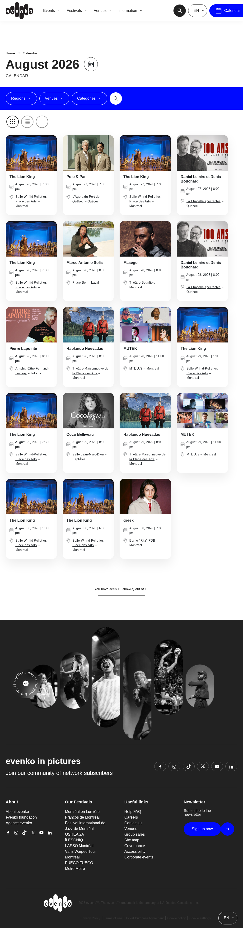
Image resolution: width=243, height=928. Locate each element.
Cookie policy (176, 918)
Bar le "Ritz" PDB (142, 540)
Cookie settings (200, 918)
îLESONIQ (74, 840)
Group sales (134, 834)
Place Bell (79, 282)
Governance (134, 846)
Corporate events (138, 857)
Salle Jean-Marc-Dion (88, 454)
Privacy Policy (90, 918)
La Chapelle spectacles (204, 201)
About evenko (17, 812)
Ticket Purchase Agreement (145, 918)
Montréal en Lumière (82, 812)
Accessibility (134, 851)
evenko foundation (21, 817)
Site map (131, 840)
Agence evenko (19, 823)
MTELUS (135, 368)
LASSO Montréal (79, 846)
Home (10, 53)
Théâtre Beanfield (142, 282)
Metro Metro (75, 869)
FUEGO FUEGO (79, 863)
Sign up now (202, 829)
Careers (131, 817)
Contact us (133, 823)
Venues (130, 829)
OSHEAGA (74, 834)
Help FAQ (132, 812)
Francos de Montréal (82, 817)
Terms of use (113, 918)
